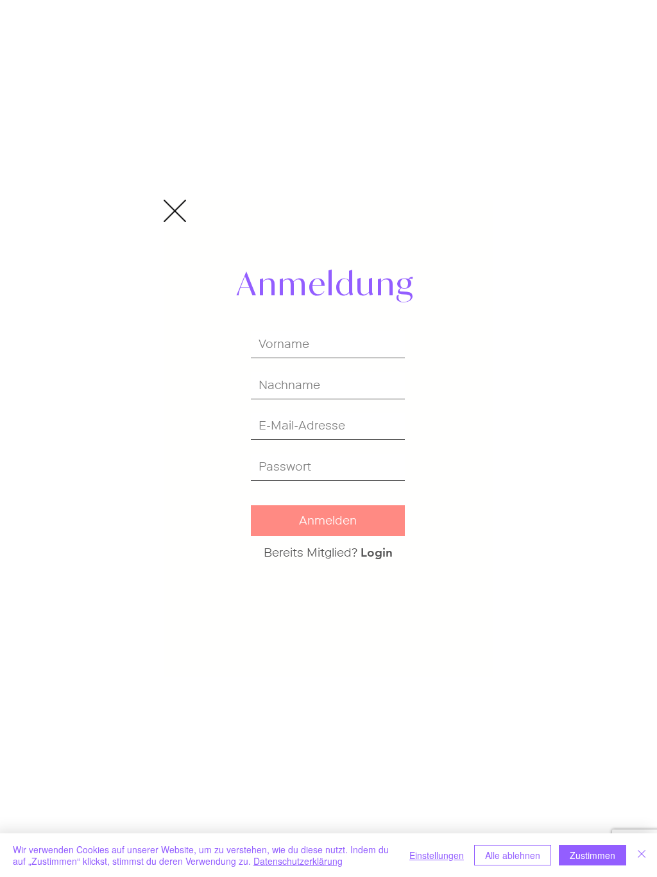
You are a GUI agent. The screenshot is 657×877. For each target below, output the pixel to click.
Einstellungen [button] (436, 855)
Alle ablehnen (512, 855)
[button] (175, 211)
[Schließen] (641, 855)
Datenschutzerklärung (298, 861)
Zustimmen (592, 855)
